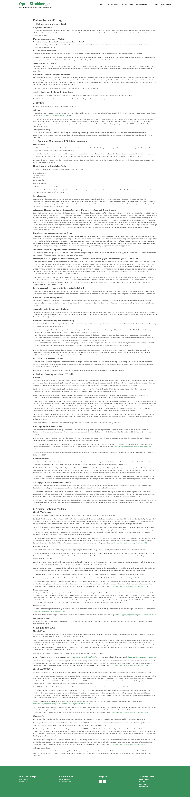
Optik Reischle (166, 5)
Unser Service (104, 5)
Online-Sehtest (127, 5)
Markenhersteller (141, 5)
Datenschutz (143, 787)
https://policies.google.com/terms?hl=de (77, 704)
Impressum (143, 784)
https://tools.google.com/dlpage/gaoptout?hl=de (49, 611)
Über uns (114, 5)
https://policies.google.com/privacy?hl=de (142, 657)
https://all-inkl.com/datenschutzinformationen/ (56, 115)
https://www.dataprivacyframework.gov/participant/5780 (129, 543)
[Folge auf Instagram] (104, 781)
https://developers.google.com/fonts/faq (84, 657)
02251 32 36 (66, 780)
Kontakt (155, 5)
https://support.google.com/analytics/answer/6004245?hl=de (136, 615)
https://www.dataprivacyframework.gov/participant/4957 (129, 744)
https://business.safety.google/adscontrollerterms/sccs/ (135, 578)
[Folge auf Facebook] (100, 781)
